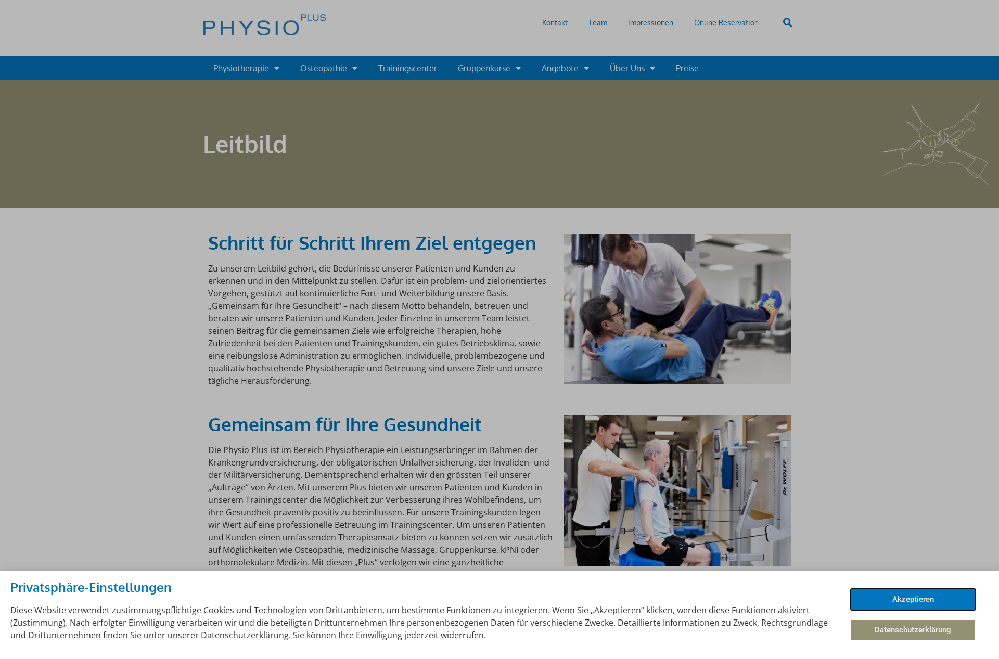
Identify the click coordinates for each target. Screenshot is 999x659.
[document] (499, 329)
